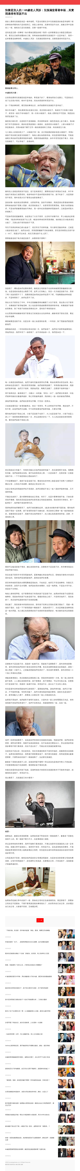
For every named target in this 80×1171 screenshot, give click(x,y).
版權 (22, 1164)
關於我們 (7, 1164)
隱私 (19, 1164)
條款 (17, 1164)
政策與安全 (12, 1164)
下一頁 (40, 920)
